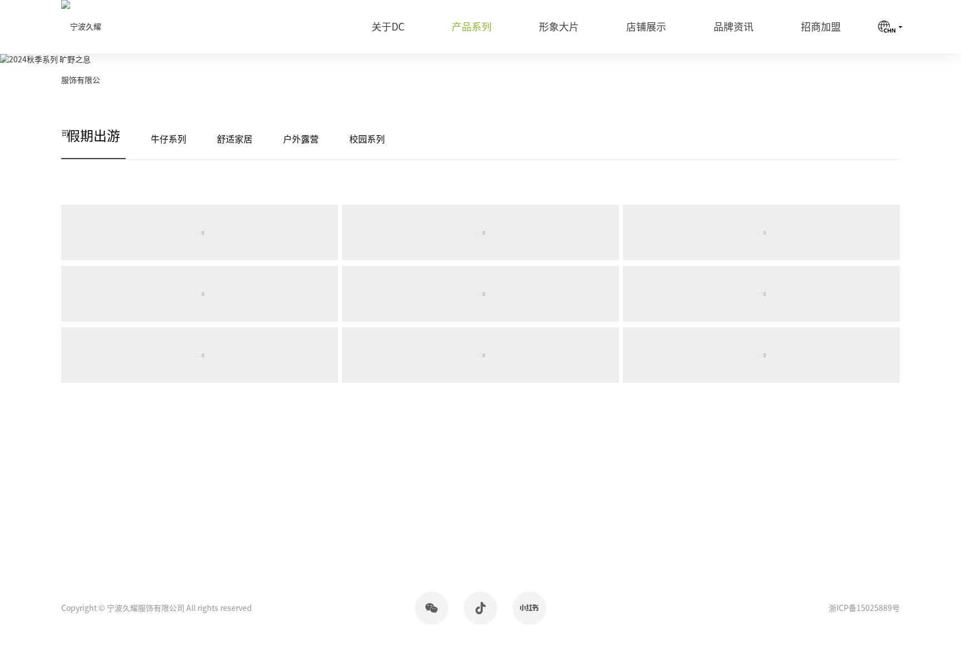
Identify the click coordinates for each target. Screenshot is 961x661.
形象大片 (559, 27)
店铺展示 (646, 27)
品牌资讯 (734, 27)
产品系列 (472, 27)
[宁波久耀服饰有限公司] (82, 80)
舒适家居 (234, 139)
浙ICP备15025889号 (864, 608)
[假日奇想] (199, 232)
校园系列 (367, 139)
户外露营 (301, 139)
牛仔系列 (168, 139)
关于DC (387, 27)
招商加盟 (821, 27)
